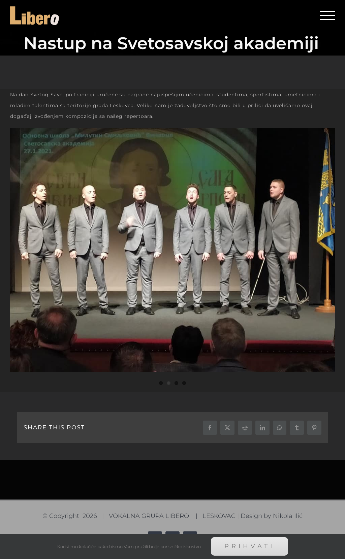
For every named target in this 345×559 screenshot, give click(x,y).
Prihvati (249, 546)
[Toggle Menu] (327, 15)
